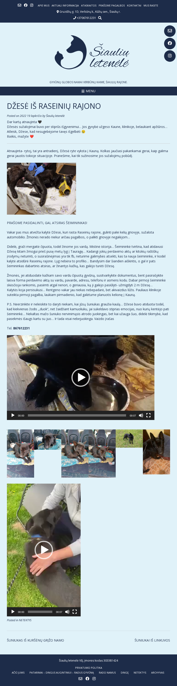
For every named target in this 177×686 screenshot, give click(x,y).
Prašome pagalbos (112, 5)
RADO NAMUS (107, 672)
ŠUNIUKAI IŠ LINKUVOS (152, 640)
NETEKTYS (25, 620)
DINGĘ (125, 672)
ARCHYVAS (157, 672)
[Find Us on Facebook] (170, 43)
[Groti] (13, 415)
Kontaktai (134, 5)
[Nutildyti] (141, 415)
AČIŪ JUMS (18, 672)
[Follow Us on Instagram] (170, 56)
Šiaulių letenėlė (55, 116)
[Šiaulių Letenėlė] (88, 52)
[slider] (77, 415)
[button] (80, 377)
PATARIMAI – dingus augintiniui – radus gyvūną (62, 672)
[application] (80, 377)
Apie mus (43, 5)
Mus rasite (151, 5)
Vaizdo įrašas (104, 318)
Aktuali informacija (65, 5)
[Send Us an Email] (170, 31)
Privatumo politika (88, 667)
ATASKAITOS (88, 5)
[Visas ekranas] (148, 415)
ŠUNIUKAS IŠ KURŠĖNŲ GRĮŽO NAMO (35, 640)
